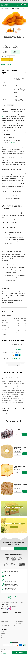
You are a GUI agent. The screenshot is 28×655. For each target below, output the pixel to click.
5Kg (15, 46)
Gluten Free (9, 362)
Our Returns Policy (16, 358)
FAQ (24, 71)
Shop (2, 635)
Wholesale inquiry (7, 60)
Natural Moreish (4, 8)
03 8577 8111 (8, 604)
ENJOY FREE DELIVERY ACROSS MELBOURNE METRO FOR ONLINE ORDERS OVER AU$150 (14, 1)
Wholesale (3, 633)
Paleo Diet (11, 365)
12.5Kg (15, 51)
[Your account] (17, 5)
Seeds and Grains (5, 621)
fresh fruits (17, 157)
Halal (22, 362)
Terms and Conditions (19, 619)
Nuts (2, 614)
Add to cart (19, 652)
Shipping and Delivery (19, 621)
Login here (12, 142)
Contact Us (16, 617)
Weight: (3, 42)
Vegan (17, 365)
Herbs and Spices (5, 619)
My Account (17, 614)
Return (15, 625)
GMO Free (16, 362)
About (2, 631)
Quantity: (3, 56)
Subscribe (20, 549)
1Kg (6, 46)
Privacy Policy (17, 623)
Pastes (2, 623)
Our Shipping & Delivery (17, 349)
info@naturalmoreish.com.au (11, 606)
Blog (2, 637)
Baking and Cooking (5, 625)
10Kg (6, 51)
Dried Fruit (11, 8)
